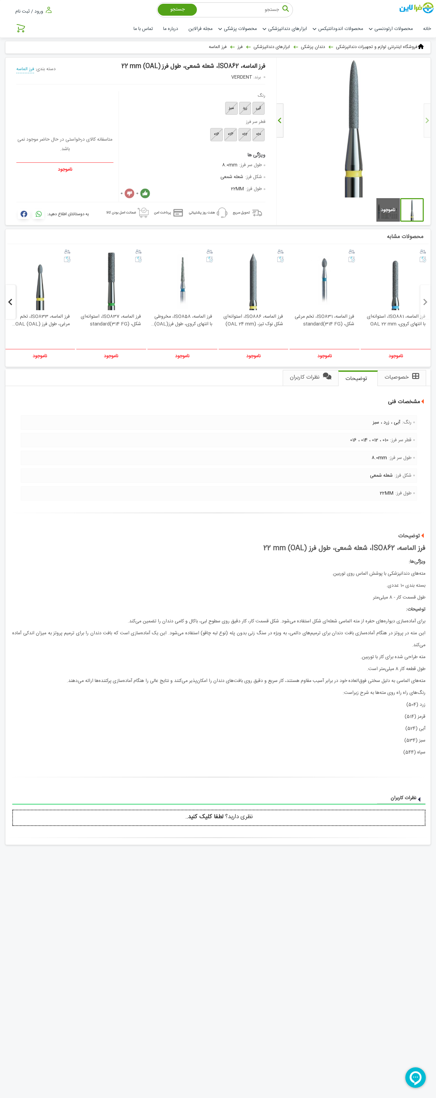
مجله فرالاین (200, 29)
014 (230, 134)
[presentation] (427, 121)
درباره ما (170, 29)
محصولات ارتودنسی (393, 29)
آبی (258, 108)
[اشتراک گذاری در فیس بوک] (24, 214)
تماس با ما (143, 29)
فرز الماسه (25, 69)
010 (258, 134)
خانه (427, 29)
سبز (231, 108)
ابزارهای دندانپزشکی (287, 29)
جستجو (177, 9)
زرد (245, 108)
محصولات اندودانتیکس (340, 29)
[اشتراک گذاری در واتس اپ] (38, 214)
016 (216, 134)
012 (244, 134)
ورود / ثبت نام (30, 11)
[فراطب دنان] (417, 8)
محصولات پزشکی (240, 29)
